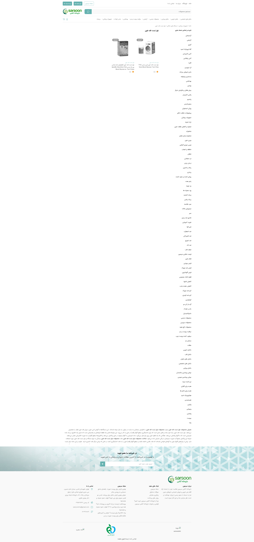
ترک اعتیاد (188, 122)
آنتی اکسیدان (187, 54)
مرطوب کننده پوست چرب (183, 336)
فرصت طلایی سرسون (184, 254)
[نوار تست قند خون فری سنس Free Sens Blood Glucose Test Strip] (147, 48)
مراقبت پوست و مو (135, 19)
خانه (190, 3)
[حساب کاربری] (67, 19)
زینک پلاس (187, 199)
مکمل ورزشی (165, 19)
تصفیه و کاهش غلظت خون (182, 127)
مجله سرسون (89, 3)
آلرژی (189, 45)
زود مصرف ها (187, 190)
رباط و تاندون (187, 168)
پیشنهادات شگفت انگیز (184, 113)
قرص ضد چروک (186, 268)
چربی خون (188, 140)
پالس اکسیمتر (187, 95)
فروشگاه (184, 3)
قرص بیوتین (187, 263)
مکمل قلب (188, 354)
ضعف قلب (188, 250)
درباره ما (178, 3)
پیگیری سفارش (154, 495)
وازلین (189, 404)
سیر (190, 213)
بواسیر (189, 86)
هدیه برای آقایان (186, 386)
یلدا (190, 423)
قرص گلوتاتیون (186, 272)
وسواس (189, 409)
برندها (98, 19)
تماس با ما (171, 3)
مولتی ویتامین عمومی (184, 377)
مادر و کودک (117, 19)
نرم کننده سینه (186, 382)
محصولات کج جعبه (185, 327)
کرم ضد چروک (187, 291)
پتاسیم (189, 99)
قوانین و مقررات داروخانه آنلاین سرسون (147, 504)
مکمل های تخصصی (186, 19)
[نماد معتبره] (80, 530)
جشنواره (188, 131)
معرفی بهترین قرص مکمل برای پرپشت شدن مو (111, 495)
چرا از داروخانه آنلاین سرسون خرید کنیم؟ (146, 501)
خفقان (189, 154)
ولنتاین (189, 413)
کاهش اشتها (187, 281)
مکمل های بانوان (186, 359)
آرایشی (145, 19)
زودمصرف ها (67, 3)
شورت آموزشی (186, 222)
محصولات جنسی (154, 19)
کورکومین (188, 300)
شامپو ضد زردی (186, 218)
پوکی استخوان (186, 108)
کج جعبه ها (78, 3)
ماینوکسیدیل (187, 313)
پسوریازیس (187, 104)
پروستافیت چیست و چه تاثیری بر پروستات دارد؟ (111, 504)
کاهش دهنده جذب (185, 286)
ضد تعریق (188, 240)
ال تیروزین (188, 67)
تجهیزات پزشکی (107, 19)
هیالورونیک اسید (186, 395)
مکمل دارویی (174, 19)
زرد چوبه (188, 186)
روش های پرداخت (153, 498)
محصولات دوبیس (185, 322)
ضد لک (189, 245)
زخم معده (188, 181)
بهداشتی (125, 19)
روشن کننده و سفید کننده (183, 177)
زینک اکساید (187, 195)
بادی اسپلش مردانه (185, 72)
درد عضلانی (187, 158)
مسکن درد (188, 341)
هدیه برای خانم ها (185, 391)
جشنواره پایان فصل (185, 136)
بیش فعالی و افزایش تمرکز (183, 90)
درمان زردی (187, 163)
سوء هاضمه (187, 204)
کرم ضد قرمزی (187, 295)
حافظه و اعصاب (186, 149)
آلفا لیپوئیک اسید (186, 49)
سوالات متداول (154, 492)
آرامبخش (188, 35)
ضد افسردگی (187, 236)
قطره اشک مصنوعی (185, 277)
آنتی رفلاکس (187, 58)
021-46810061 (85, 512)
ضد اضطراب (187, 231)
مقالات (189, 345)
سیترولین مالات (186, 209)
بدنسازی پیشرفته (186, 76)
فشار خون (188, 259)
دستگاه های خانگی (172, 26)
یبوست (189, 418)
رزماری (189, 172)
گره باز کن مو (187, 304)
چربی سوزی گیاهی (185, 145)
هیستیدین (188, 400)
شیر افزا (189, 227)
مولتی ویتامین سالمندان (183, 372)
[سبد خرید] (64, 19)
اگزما (190, 63)
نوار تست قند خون (154, 62)
